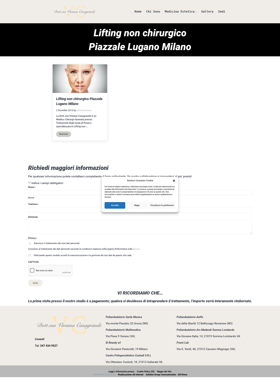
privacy (136, 249)
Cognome (147, 197)
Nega (137, 205)
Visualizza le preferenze (162, 205)
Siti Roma (182, 374)
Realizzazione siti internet (130, 374)
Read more (65, 134)
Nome (31, 197)
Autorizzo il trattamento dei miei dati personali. (57, 243)
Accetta (115, 205)
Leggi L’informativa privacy (121, 371)
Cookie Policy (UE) (146, 371)
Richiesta (33, 217)
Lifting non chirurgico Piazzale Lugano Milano (79, 101)
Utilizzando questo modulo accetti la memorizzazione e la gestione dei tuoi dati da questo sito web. (83, 255)
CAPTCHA (33, 262)
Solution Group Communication (161, 374)
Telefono (33, 204)
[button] (174, 180)
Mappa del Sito (164, 371)
